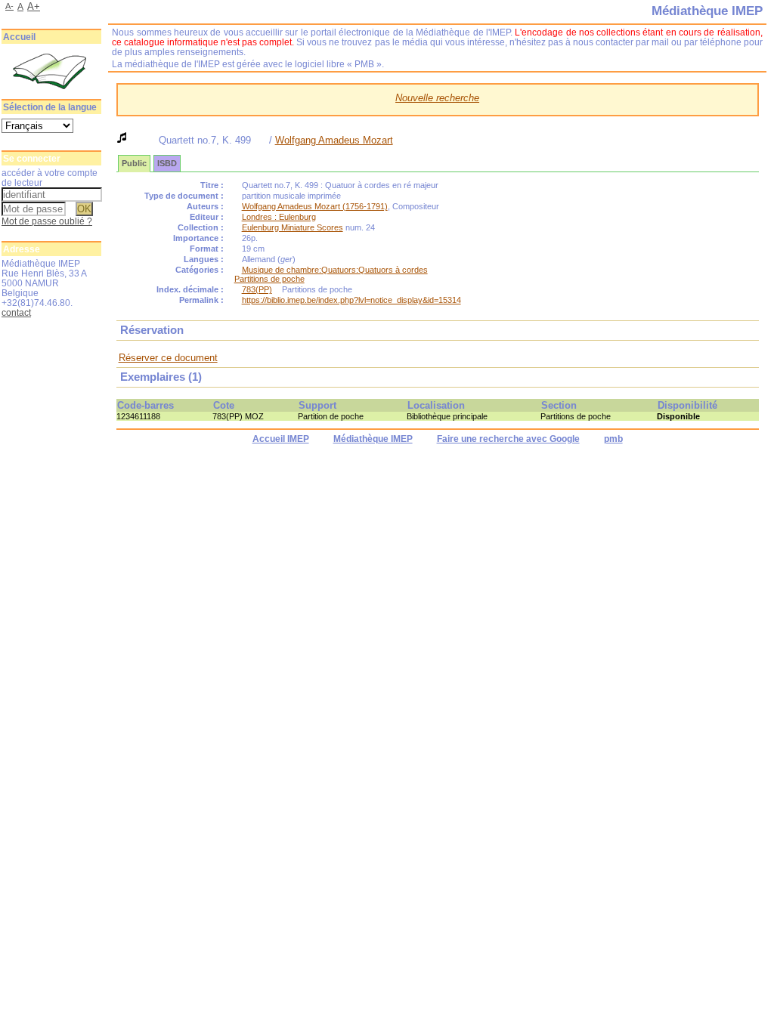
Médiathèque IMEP (373, 439)
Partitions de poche (269, 278)
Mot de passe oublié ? (47, 221)
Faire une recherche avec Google (508, 439)
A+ (33, 6)
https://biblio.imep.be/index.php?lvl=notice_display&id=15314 (351, 299)
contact (16, 312)
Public (134, 163)
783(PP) (257, 289)
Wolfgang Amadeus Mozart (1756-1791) (315, 206)
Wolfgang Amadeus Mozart (334, 140)
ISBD (167, 163)
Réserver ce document (168, 357)
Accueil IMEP (280, 439)
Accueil (19, 37)
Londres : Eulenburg (279, 216)
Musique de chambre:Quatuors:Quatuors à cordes (335, 269)
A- (9, 6)
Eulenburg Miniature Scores (292, 227)
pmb (613, 439)
